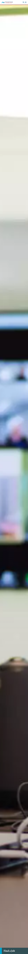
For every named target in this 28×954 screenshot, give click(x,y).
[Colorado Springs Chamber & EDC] (7, 2)
